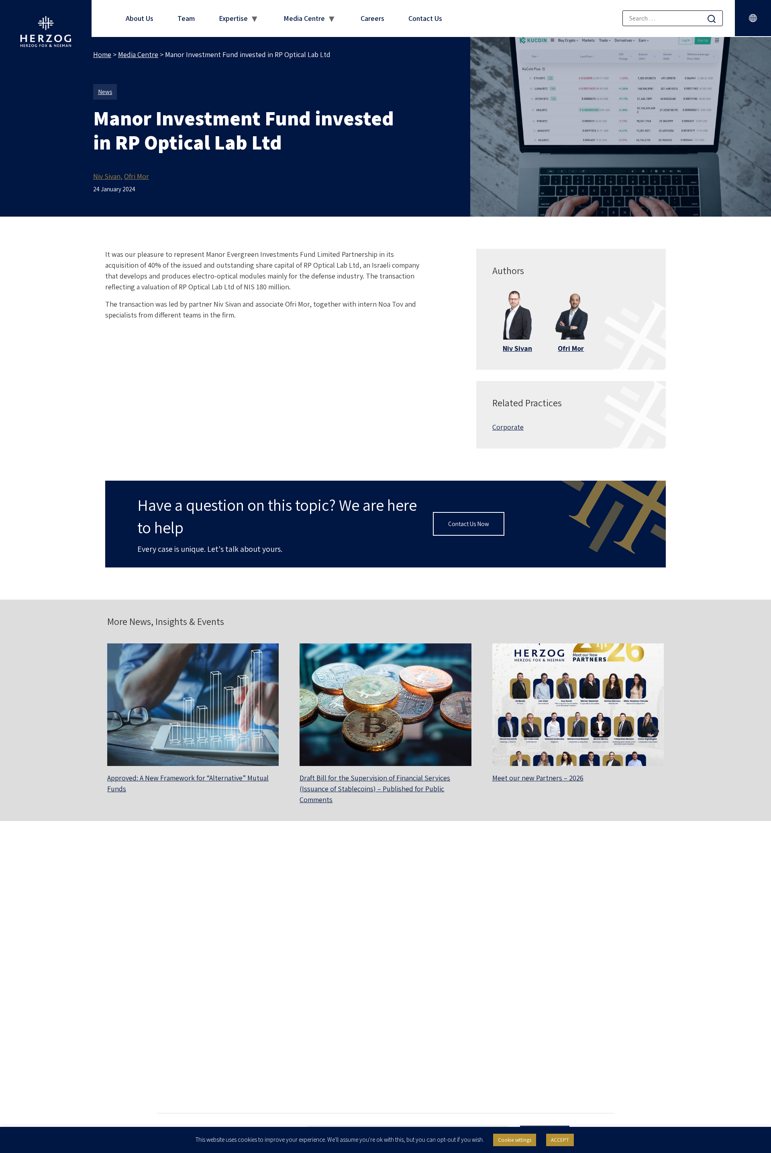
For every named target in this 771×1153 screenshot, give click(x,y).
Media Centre (304, 18)
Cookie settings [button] (514, 1140)
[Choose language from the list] (753, 18)
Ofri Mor (136, 176)
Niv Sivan (106, 176)
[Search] (711, 18)
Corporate (508, 427)
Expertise (233, 18)
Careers (372, 18)
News (105, 92)
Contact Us (425, 18)
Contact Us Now (468, 524)
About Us (139, 18)
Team (186, 18)
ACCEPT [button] (560, 1140)
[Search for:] (672, 18)
